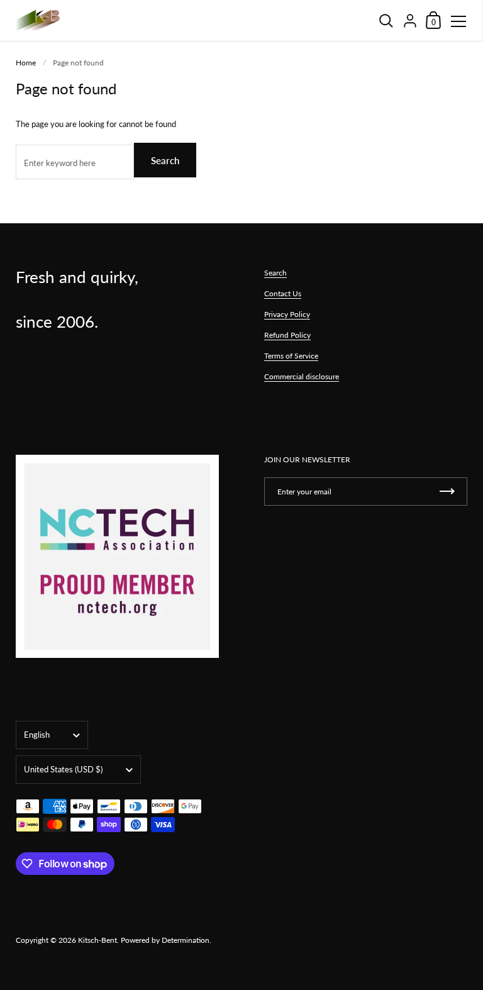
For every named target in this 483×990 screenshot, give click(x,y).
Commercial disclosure (301, 376)
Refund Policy (287, 335)
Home (26, 62)
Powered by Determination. (166, 940)
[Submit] (447, 491)
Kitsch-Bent (97, 940)
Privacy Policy (287, 314)
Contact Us (282, 293)
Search (165, 160)
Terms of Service (291, 355)
